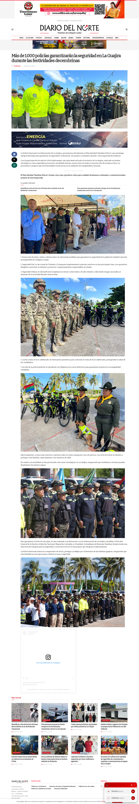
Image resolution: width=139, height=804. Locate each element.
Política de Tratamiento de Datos (41, 788)
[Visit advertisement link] (69, 9)
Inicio (21, 38)
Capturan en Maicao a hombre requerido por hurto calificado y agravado (82, 759)
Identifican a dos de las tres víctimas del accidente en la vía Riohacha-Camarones (24, 726)
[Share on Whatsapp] (14, 165)
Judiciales (48, 38)
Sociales (109, 38)
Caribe (56, 38)
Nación (63, 38)
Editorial (86, 38)
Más (116, 38)
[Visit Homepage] (69, 29)
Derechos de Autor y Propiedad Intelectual (62, 786)
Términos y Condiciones (38, 786)
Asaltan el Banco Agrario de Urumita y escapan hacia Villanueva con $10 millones (114, 726)
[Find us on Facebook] (101, 786)
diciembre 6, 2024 (29, 66)
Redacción (17, 66)
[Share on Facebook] (14, 154)
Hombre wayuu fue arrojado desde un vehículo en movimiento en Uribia (24, 759)
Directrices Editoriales (60, 788)
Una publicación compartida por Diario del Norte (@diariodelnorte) (48, 689)
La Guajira (30, 38)
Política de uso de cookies (86, 786)
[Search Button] (127, 29)
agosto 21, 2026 (77, 729)
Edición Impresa (98, 38)
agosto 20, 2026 (77, 764)
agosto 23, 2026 (17, 731)
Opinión (78, 38)
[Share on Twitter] (14, 159)
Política (39, 38)
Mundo (70, 38)
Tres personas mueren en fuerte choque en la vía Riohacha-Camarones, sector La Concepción (53, 726)
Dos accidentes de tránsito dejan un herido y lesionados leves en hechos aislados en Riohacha (54, 759)
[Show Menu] (12, 29)
